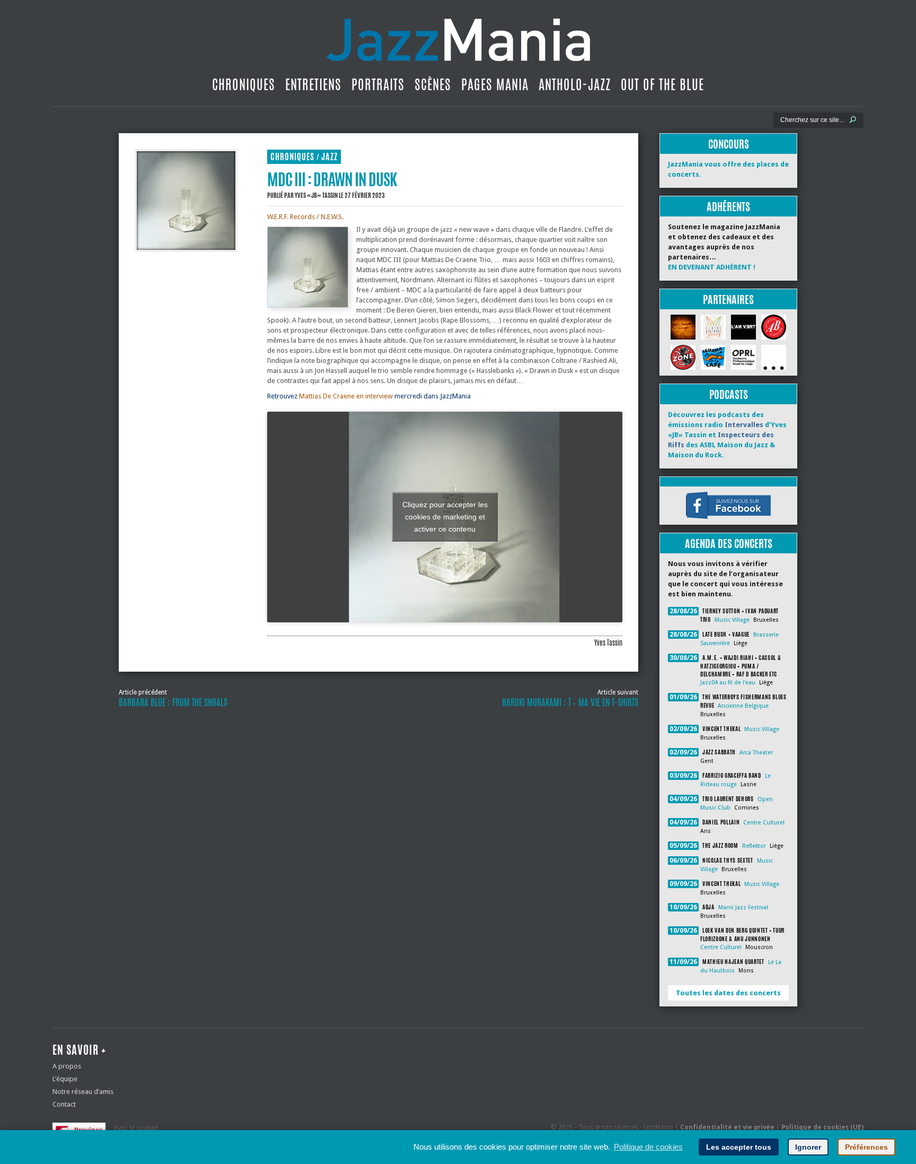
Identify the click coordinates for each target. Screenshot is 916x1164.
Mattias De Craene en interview (346, 396)
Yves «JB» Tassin (316, 195)
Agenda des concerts (728, 543)
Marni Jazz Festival (743, 907)
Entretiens (313, 84)
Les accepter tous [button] (738, 1147)
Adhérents (728, 206)
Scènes (433, 84)
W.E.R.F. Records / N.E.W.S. (305, 217)
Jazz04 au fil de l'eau (727, 682)
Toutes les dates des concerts (728, 993)
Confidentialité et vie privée (727, 1127)
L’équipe (64, 1079)
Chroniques (243, 84)
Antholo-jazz (575, 84)
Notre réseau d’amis (82, 1092)
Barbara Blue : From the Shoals (173, 702)
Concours (728, 144)
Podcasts (728, 394)
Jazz (329, 157)
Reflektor (754, 845)
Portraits (377, 84)
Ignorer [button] (808, 1147)
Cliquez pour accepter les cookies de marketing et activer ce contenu (445, 516)
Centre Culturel (764, 822)
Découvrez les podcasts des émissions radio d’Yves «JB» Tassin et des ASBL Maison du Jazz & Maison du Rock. (727, 435)
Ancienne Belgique (743, 705)
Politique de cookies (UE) (822, 1127)
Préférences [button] (866, 1147)
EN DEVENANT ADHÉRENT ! (711, 267)
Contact (64, 1104)
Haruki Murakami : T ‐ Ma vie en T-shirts (570, 702)
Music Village (732, 619)
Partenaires (728, 299)
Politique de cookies (648, 1146)
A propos (66, 1066)
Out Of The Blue (662, 84)
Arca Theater (756, 752)
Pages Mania (495, 84)
